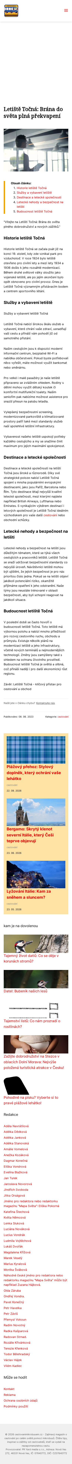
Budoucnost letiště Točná (34, 211)
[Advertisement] (36, 59)
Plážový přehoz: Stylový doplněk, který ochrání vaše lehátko (34, 772)
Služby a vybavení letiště (34, 192)
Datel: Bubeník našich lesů (25, 991)
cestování (50, 515)
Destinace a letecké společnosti (39, 197)
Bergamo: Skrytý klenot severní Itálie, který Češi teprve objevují (30, 835)
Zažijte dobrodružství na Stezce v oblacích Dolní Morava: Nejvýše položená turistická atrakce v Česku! (34, 1062)
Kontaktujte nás (45, 703)
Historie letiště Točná (32, 188)
